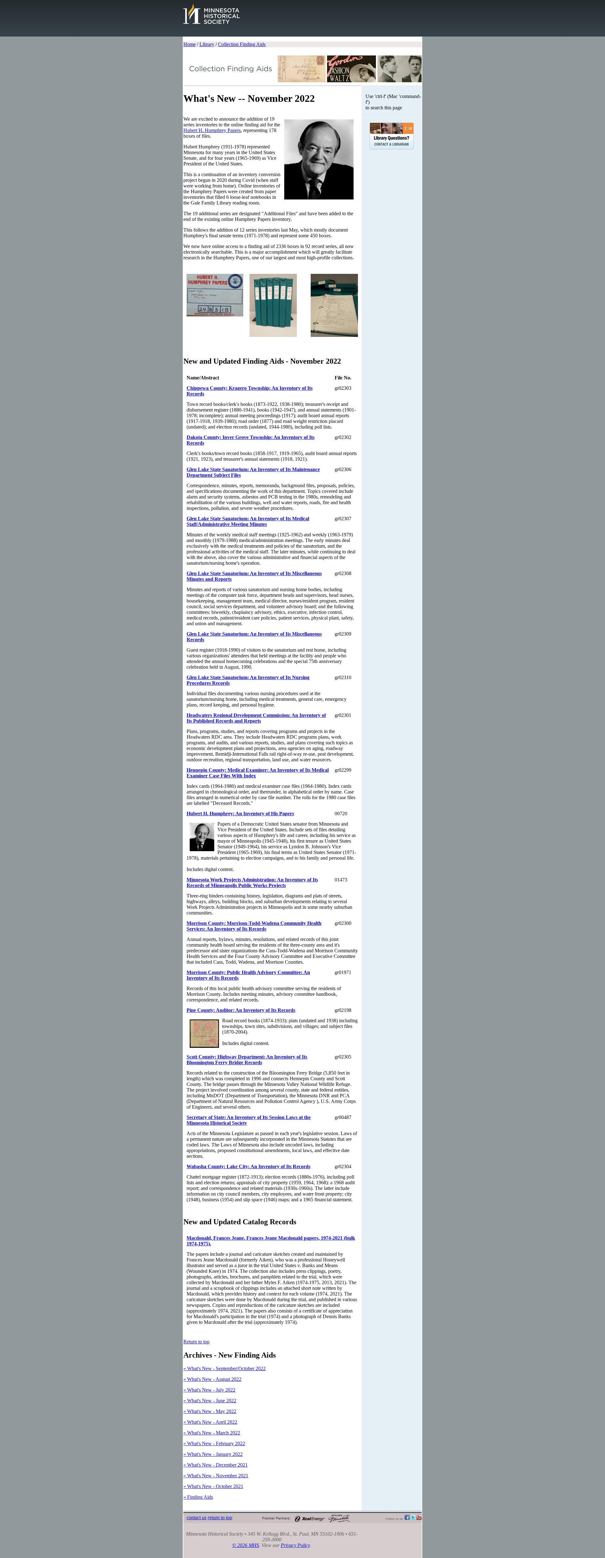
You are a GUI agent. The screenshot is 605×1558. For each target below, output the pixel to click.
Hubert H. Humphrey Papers (212, 130)
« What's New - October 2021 (213, 1486)
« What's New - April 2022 (210, 1422)
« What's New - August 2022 (212, 1379)
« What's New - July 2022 (209, 1390)
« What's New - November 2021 (215, 1475)
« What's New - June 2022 (209, 1400)
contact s (196, 1517)
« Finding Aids (198, 1497)
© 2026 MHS (245, 1545)
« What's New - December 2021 (215, 1465)
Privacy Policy (295, 1545)
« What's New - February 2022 (214, 1443)
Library (206, 44)
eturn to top (220, 1517)
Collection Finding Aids (242, 44)
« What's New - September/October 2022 (224, 1368)
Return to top (196, 1341)
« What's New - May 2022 (209, 1411)
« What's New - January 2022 (213, 1454)
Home (189, 44)
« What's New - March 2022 (211, 1432)
